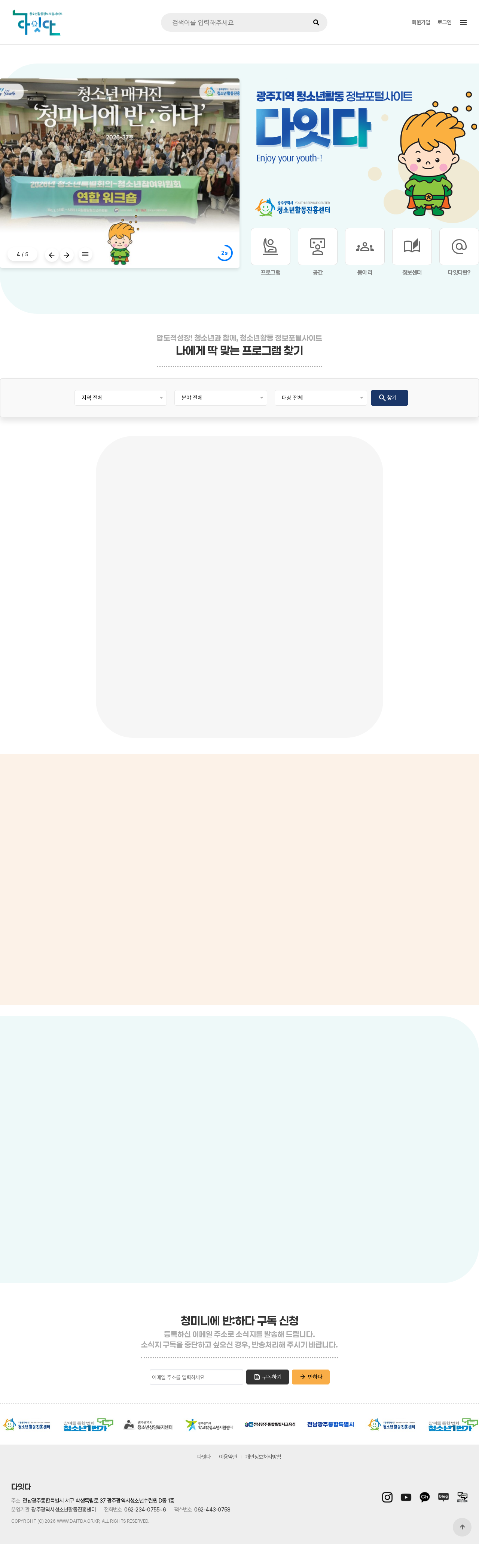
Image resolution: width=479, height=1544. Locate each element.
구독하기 (267, 1377)
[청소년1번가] (460, 1497)
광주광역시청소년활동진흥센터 (26, 1424)
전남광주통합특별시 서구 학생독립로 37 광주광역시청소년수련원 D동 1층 (98, 1500)
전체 (47, 1124)
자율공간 (384, 1096)
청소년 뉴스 (19, 858)
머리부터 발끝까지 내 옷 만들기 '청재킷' (42, 668)
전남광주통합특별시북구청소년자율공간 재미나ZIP (396, 1169)
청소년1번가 (87, 1424)
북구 (174, 1156)
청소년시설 (170, 1096)
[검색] (316, 22)
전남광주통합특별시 (331, 1424)
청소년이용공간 (216, 1096)
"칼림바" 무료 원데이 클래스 (236, 663)
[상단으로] (462, 1527)
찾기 (387, 398)
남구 (159, 1223)
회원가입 (421, 22)
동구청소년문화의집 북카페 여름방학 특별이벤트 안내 (433, 668)
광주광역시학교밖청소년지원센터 (209, 1424)
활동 (293, 1096)
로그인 (444, 22)
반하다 (311, 1377)
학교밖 (318, 1096)
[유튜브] (406, 1497)
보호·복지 (350, 1096)
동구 (196, 1219)
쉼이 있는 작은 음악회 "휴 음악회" (141, 668)
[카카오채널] (424, 1497)
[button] (52, 255)
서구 (137, 1201)
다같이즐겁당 (343, 1267)
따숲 (332, 1220)
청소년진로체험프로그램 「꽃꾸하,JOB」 (336, 668)
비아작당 (339, 1117)
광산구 (80, 1182)
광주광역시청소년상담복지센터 (148, 1424)
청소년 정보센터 (23, 841)
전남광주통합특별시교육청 (270, 1424)
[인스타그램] (389, 1497)
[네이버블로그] (443, 1497)
